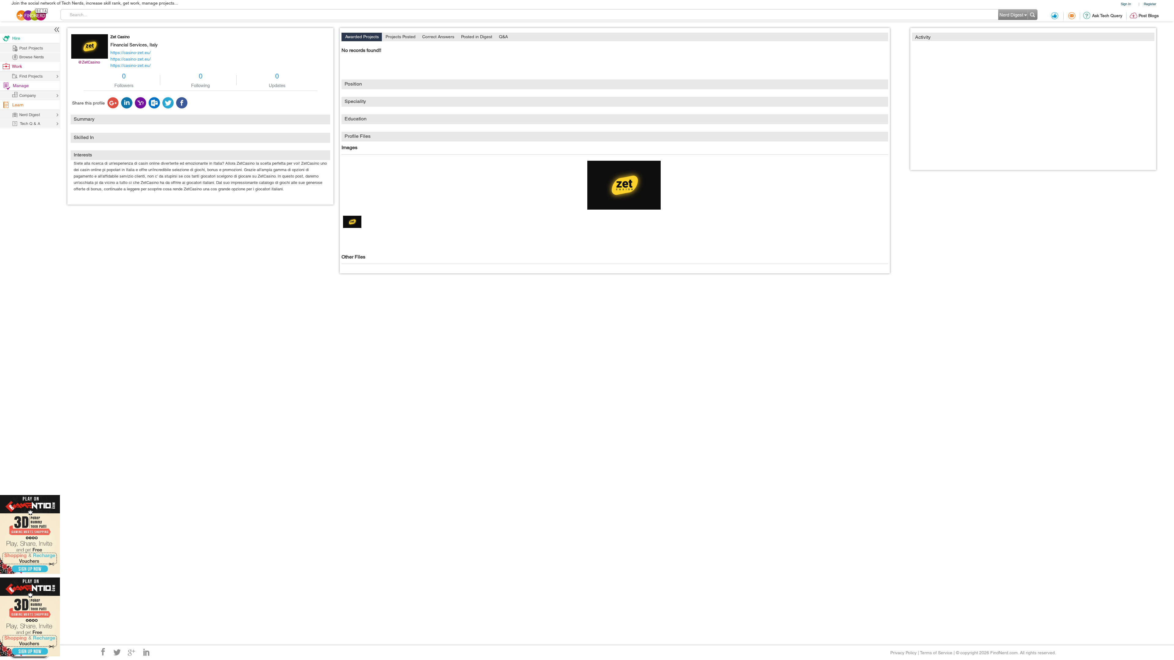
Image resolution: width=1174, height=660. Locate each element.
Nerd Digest (29, 114)
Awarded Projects (362, 36)
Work (17, 66)
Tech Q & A (30, 123)
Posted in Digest (476, 36)
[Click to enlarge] (624, 185)
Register (1150, 4)
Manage (21, 85)
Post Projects (31, 48)
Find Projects (31, 76)
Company (27, 95)
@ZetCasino (89, 62)
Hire (16, 38)
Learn (18, 104)
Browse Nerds (31, 57)
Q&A (503, 36)
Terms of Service (936, 652)
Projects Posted (400, 36)
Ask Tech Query (1107, 15)
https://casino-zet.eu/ (130, 52)
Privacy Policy (903, 652)
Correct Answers (438, 36)
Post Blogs (1149, 15)
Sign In (1126, 4)
